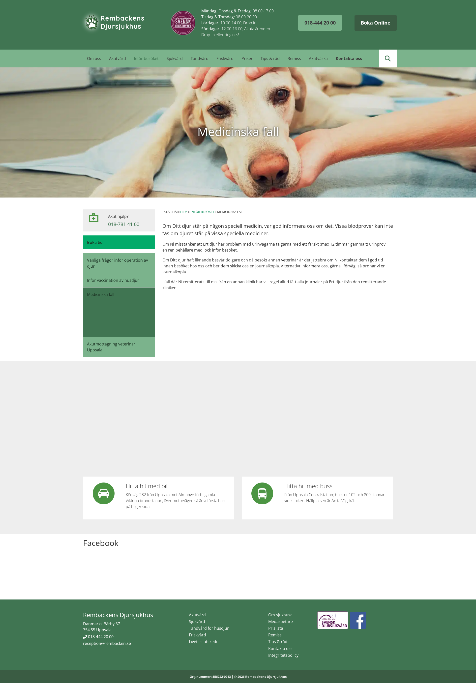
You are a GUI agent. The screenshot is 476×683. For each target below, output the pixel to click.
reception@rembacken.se (107, 643)
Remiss (294, 58)
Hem (183, 211)
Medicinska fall (100, 294)
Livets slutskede (203, 641)
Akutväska (318, 58)
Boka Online (375, 22)
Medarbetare (280, 621)
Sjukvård (175, 58)
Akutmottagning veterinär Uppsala (111, 347)
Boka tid (95, 242)
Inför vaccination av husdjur (113, 280)
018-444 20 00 (320, 22)
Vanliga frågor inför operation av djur (117, 263)
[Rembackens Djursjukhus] (112, 22)
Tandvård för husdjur (209, 628)
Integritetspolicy (283, 655)
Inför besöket (146, 58)
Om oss (94, 58)
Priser (247, 58)
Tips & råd (270, 58)
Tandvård (199, 58)
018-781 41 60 (123, 224)
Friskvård (225, 58)
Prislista (275, 628)
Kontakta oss (349, 58)
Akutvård (117, 58)
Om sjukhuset (281, 615)
